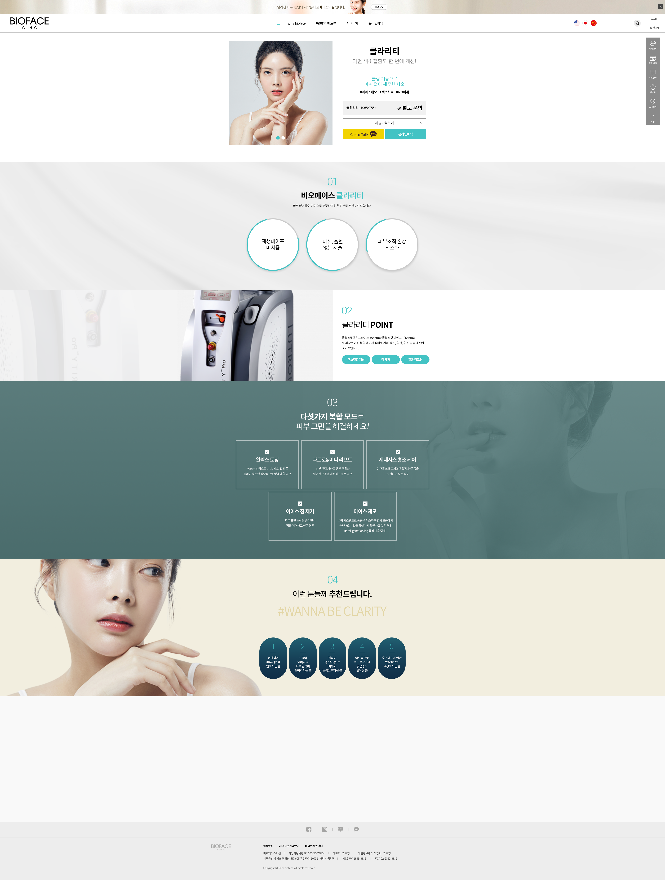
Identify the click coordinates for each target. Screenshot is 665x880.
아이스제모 (369, 92)
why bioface (296, 23)
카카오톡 (653, 48)
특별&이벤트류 (326, 23)
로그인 (654, 18)
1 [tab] (278, 138)
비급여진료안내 (314, 846)
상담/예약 (653, 63)
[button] (363, 134)
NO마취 (403, 92)
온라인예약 (376, 23)
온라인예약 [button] (405, 133)
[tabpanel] (280, 93)
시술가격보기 (384, 122)
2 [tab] (283, 138)
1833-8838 (360, 858)
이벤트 (652, 92)
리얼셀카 (653, 77)
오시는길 (653, 106)
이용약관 (268, 846)
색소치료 (387, 92)
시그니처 (352, 23)
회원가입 (655, 28)
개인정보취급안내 (289, 846)
